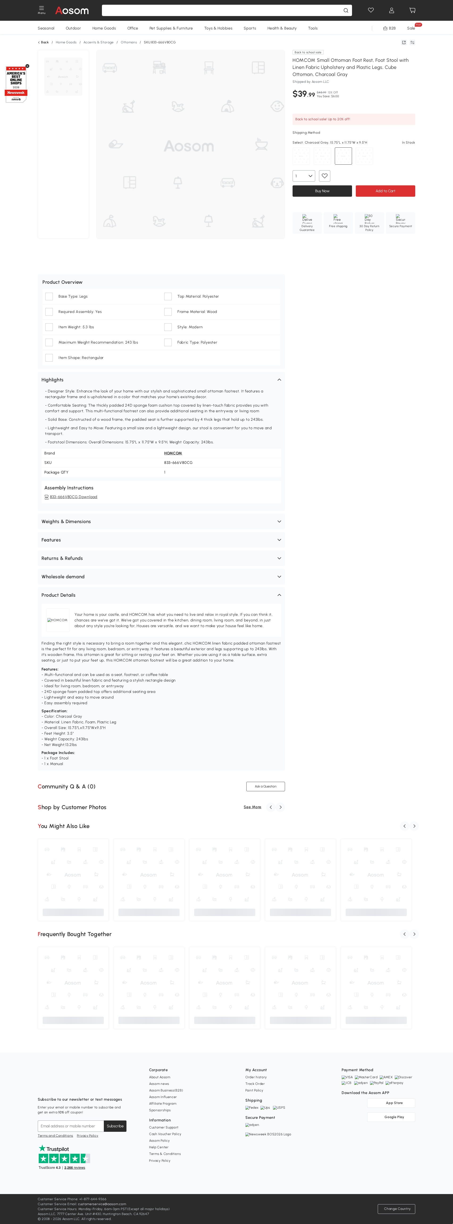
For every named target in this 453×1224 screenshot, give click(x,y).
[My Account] (391, 10)
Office (132, 28)
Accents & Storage (99, 42)
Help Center (159, 1147)
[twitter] (83, 1087)
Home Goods (104, 28)
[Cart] (412, 10)
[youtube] (62, 1087)
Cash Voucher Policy (165, 1134)
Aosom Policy (159, 1141)
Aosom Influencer (163, 1097)
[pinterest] (72, 1087)
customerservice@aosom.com (102, 1204)
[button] (161, 379)
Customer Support (164, 1127)
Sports (250, 28)
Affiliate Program (162, 1104)
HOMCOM (173, 453)
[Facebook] (41, 1087)
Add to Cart (385, 191)
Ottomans (129, 42)
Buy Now (322, 191)
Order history (256, 1077)
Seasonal (46, 28)
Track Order (255, 1084)
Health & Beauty (282, 28)
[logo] (72, 10)
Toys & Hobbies (218, 28)
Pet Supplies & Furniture (171, 28)
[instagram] (52, 1087)
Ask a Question (266, 786)
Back (45, 42)
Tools (313, 28)
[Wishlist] (371, 10)
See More (252, 807)
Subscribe (115, 1126)
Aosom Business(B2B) (166, 1090)
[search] (346, 10)
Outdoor (73, 28)
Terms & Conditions (165, 1154)
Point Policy (254, 1090)
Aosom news (159, 1084)
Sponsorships (160, 1110)
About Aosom (159, 1077)
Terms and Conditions (55, 1136)
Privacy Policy (87, 1136)
